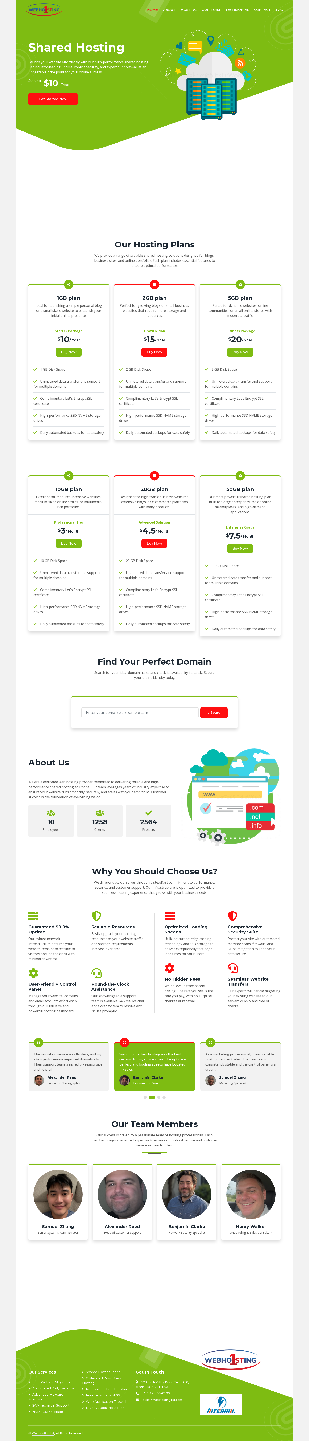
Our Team (211, 10)
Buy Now (68, 352)
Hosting (189, 10)
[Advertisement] (144, 200)
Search (216, 712)
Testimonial (237, 10)
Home (152, 10)
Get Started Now (53, 99)
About (169, 10)
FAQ (279, 10)
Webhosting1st (43, 1433)
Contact (262, 10)
